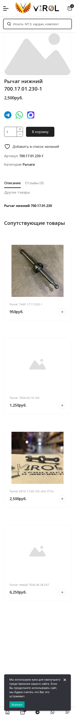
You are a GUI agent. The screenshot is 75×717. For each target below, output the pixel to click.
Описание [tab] (12, 183)
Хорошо (16, 704)
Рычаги (29, 164)
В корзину (40, 131)
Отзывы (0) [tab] (34, 183)
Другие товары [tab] (17, 192)
